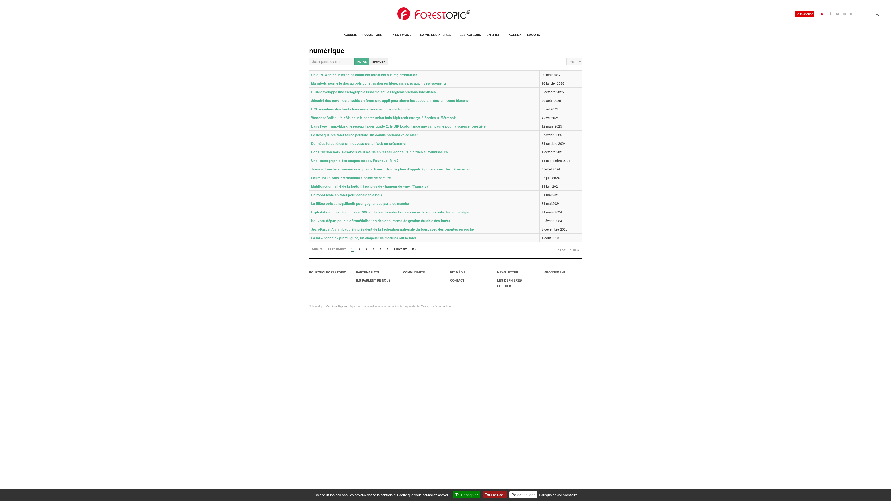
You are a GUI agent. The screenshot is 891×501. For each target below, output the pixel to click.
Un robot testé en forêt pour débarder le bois (346, 195)
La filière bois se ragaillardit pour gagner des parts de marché (360, 203)
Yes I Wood (402, 34)
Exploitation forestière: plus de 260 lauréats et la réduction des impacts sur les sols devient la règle (390, 212)
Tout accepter (466, 494)
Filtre (362, 61)
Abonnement (554, 272)
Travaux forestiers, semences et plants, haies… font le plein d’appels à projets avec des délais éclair (391, 169)
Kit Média (458, 272)
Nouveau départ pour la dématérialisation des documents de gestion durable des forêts (380, 220)
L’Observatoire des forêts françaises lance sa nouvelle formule (360, 109)
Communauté (414, 272)
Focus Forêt (373, 34)
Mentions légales (336, 306)
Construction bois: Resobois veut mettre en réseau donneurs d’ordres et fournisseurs (379, 152)
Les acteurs (470, 34)
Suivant (400, 249)
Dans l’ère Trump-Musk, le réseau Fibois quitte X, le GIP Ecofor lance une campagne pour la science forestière (398, 126)
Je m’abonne (804, 14)
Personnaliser (523, 494)
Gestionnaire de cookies (436, 306)
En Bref (494, 34)
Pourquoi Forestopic (327, 272)
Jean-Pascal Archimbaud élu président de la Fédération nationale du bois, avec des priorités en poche (392, 229)
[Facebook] (830, 13)
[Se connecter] (822, 13)
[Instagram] (852, 13)
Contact (457, 280)
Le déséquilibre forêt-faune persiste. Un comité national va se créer (364, 134)
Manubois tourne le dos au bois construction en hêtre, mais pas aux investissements (379, 83)
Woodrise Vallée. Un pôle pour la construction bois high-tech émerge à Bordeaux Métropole (384, 117)
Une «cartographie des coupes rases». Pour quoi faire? (355, 160)
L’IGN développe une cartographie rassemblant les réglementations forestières (373, 92)
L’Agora (534, 34)
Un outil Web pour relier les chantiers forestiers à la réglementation (364, 74)
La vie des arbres (436, 34)
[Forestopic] (433, 13)
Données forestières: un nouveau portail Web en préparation (359, 143)
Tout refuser (494, 494)
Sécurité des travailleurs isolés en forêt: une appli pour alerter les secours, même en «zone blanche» (391, 100)
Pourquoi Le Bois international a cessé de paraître (351, 177)
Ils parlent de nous (373, 280)
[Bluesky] (837, 13)
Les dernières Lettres (509, 283)
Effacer (378, 61)
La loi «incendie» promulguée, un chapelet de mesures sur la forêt (363, 237)
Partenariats (367, 272)
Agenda (515, 34)
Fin (414, 249)
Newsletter (507, 272)
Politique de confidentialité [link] (558, 494)
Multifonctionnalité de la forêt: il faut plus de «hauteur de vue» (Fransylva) (370, 186)
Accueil (350, 34)
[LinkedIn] (844, 13)
